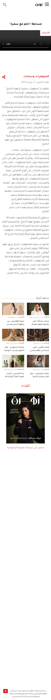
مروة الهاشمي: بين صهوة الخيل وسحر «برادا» (15, 323)
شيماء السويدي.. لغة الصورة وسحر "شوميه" (14, 349)
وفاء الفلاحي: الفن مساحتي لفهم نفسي (39, 349)
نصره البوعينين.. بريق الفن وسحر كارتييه (39, 375)
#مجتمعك (20, 369)
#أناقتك (46, 317)
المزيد (25, 385)
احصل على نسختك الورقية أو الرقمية (25, 448)
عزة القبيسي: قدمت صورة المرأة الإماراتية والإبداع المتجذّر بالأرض (14, 375)
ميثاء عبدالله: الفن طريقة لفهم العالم (40, 322)
